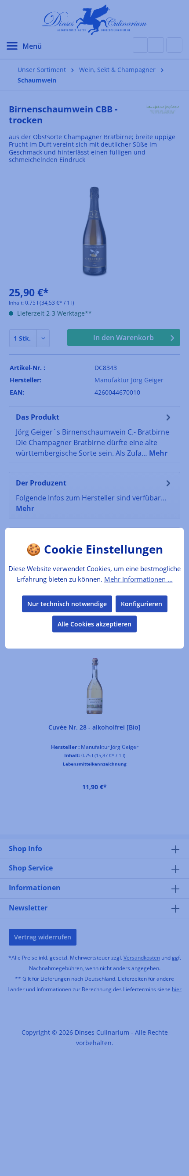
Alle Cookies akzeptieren (94, 623)
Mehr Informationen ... (138, 579)
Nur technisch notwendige (67, 603)
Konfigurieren (141, 603)
